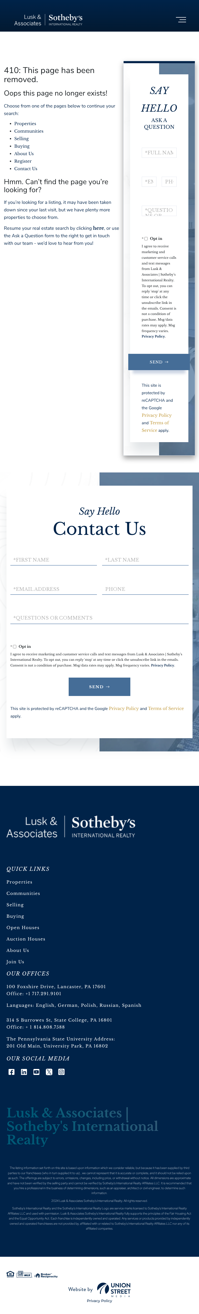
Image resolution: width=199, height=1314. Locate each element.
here (98, 228)
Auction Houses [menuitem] (26, 939)
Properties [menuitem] (19, 882)
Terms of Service (166, 708)
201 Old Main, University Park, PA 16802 (57, 1046)
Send (156, 362)
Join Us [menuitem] (15, 962)
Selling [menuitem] (15, 905)
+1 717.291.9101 (44, 993)
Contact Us (25, 168)
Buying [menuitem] (15, 916)
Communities (29, 131)
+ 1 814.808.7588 (45, 1027)
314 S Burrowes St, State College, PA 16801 (59, 1020)
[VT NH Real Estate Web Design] (99, 1290)
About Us (24, 153)
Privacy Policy (153, 337)
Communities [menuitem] (23, 893)
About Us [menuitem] (17, 950)
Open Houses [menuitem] (23, 927)
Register (23, 161)
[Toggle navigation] (181, 19)
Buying (22, 146)
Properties (25, 123)
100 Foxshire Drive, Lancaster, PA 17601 (56, 986)
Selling (21, 138)
